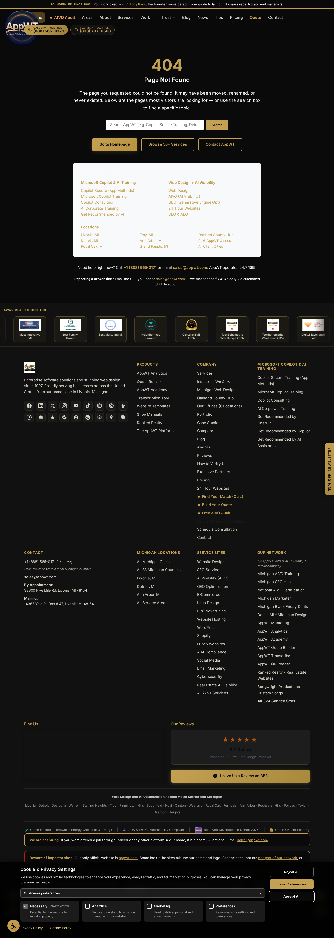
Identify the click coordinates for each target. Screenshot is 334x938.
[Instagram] (64, 406)
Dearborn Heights (167, 812)
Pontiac (289, 805)
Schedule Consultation (217, 529)
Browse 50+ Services (167, 144)
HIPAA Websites (211, 644)
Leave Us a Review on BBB (244, 776)
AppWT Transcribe (273, 656)
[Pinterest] (99, 406)
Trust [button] (166, 17)
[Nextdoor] (64, 417)
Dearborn (59, 805)
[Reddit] (88, 417)
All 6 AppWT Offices (214, 241)
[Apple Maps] (111, 417)
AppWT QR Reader (273, 664)
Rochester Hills (269, 805)
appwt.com (128, 858)
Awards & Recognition (25, 310)
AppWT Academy (152, 389)
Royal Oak (213, 805)
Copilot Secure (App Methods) (107, 190)
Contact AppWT (220, 144)
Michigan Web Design (216, 389)
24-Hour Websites (184, 208)
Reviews (204, 455)
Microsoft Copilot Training (104, 196)
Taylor (302, 805)
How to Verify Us (211, 463)
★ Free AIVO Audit (213, 513)
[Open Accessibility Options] (13, 926)
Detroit (44, 805)
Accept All (291, 896)
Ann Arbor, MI (151, 241)
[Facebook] (29, 406)
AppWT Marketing (273, 623)
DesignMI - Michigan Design (282, 614)
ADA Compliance (211, 652)
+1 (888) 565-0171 (140, 267)
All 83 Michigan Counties (159, 569)
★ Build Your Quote (214, 504)
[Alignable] (76, 417)
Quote (255, 17)
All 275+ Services (212, 693)
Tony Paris (138, 4)
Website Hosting (211, 619)
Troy (113, 805)
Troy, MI (146, 235)
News (203, 17)
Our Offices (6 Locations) (219, 406)
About (105, 17)
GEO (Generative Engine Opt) (194, 202)
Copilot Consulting (97, 202)
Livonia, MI (90, 235)
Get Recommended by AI (102, 214)
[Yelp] (123, 406)
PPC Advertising (211, 611)
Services (126, 17)
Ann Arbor (247, 805)
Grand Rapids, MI (154, 246)
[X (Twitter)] (52, 406)
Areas (87, 17)
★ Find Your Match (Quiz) (220, 496)
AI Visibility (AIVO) (213, 578)
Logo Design (208, 602)
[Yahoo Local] (123, 417)
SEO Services (209, 569)
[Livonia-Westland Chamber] (99, 417)
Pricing (236, 17)
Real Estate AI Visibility (217, 685)
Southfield (154, 805)
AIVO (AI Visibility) (184, 196)
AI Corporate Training (100, 208)
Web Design (178, 190)
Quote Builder (149, 381)
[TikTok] (88, 406)
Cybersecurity (209, 676)
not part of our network (277, 858)
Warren (74, 805)
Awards (203, 447)
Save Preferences (291, 884)
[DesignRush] (41, 417)
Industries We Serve (215, 381)
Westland (196, 805)
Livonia (30, 805)
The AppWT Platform (155, 430)
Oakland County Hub (216, 235)
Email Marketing (211, 668)
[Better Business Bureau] (29, 417)
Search (217, 125)
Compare (205, 430)
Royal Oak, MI (92, 246)
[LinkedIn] (41, 406)
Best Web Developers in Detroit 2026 (231, 830)
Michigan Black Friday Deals (282, 606)
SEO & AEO (178, 214)
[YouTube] (76, 406)
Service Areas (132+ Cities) (221, 521)
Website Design (210, 561)
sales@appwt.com (190, 267)
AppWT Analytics (152, 373)
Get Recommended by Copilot (283, 431)
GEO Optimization (212, 586)
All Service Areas (152, 602)
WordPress (206, 627)
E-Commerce (208, 594)
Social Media (208, 660)
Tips (219, 17)
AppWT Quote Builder (276, 647)
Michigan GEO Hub (274, 581)
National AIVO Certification (281, 590)
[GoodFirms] (52, 417)
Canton (180, 805)
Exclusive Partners (213, 471)
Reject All (292, 872)
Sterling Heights (95, 805)
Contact (275, 17)
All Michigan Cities (153, 561)
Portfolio (204, 414)
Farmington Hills (131, 805)
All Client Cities (210, 246)
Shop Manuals (149, 414)
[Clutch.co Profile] (111, 406)
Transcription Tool (153, 398)
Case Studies (208, 422)
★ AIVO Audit (62, 17)
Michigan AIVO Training (278, 573)
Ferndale (230, 805)
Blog (186, 17)
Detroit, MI (89, 241)
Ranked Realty (149, 422)
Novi (168, 805)
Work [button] (145, 17)
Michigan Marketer (274, 598)
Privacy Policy (31, 928)
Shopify (204, 635)
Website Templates (153, 406)
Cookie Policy (60, 928)
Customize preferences (142, 893)
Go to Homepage (115, 144)
